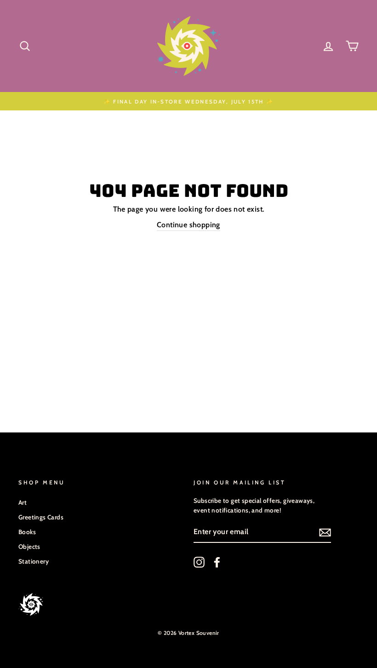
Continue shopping (188, 224)
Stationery (33, 561)
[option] (188, 101)
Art (22, 502)
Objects (29, 546)
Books (27, 532)
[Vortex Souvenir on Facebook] (217, 562)
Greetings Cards (40, 517)
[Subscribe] (325, 532)
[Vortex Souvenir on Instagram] (199, 562)
